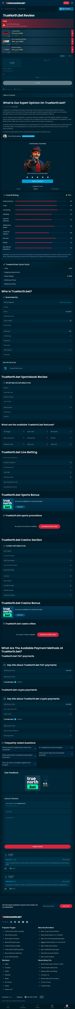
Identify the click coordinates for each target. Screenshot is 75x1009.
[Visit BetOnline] (6, 49)
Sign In (66, 3)
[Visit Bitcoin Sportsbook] (6, 41)
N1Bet (7, 979)
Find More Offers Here (49, 526)
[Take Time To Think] (31, 997)
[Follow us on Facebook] (19, 922)
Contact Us (45, 975)
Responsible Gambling (49, 971)
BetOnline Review (16, 47)
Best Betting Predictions (13, 953)
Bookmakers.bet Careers (50, 979)
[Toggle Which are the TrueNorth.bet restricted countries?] (35, 748)
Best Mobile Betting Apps (50, 949)
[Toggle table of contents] (71, 95)
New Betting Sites (11, 935)
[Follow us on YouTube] (27, 922)
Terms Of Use (46, 982)
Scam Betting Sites (11, 957)
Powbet (7, 968)
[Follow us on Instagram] (23, 922)
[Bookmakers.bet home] (15, 3)
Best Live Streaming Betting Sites (52, 939)
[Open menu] (3, 3)
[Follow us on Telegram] (11, 922)
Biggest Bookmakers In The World (53, 942)
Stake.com (9, 989)
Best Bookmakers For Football (52, 935)
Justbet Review (16, 31)
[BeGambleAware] (7, 997)
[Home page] (2, 8)
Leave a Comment (37, 181)
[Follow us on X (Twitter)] (15, 922)
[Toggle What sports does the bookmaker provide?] (72, 754)
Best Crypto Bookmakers (50, 931)
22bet (7, 986)
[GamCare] (18, 997)
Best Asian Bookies (47, 957)
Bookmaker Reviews (10, 9)
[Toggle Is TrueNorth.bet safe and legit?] (72, 747)
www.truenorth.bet (65, 302)
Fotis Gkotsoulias (14, 136)
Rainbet (7, 975)
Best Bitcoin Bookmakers (50, 953)
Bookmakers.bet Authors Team (52, 964)
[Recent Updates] (72, 2)
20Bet (7, 971)
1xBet (7, 964)
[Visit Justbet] (6, 33)
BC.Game (8, 982)
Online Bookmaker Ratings (14, 931)
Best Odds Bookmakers (49, 946)
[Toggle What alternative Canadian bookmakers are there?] (35, 756)
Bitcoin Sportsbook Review (19, 39)
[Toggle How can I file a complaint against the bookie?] (35, 764)
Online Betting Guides (12, 946)
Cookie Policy (45, 986)
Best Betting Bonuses (12, 942)
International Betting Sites (14, 949)
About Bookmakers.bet (49, 968)
